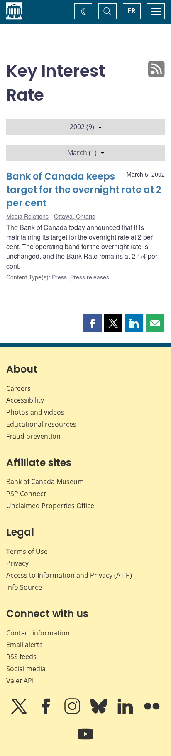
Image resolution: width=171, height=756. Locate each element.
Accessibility (25, 400)
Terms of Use (27, 551)
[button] (92, 323)
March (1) (82, 152)
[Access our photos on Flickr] (151, 711)
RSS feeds (21, 656)
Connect (26, 493)
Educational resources (41, 424)
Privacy (17, 563)
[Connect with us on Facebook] (46, 711)
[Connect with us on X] (20, 711)
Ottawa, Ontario (74, 216)
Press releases (89, 277)
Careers (18, 388)
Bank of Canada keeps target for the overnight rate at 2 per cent (83, 190)
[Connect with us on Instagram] (73, 711)
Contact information (38, 632)
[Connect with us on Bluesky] (99, 711)
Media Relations (27, 216)
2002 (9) (82, 126)
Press (59, 277)
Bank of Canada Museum (45, 481)
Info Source (24, 587)
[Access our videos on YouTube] (85, 739)
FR (131, 10)
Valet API (20, 680)
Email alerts (24, 644)
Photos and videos (35, 412)
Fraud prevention (33, 436)
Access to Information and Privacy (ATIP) (69, 575)
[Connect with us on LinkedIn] (126, 711)
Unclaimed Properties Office (50, 505)
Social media (26, 668)
